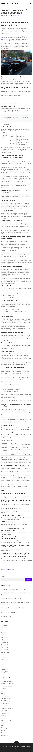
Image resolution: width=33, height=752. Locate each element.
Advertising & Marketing (7, 681)
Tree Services (4, 735)
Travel (2, 732)
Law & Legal (4, 710)
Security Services (5, 723)
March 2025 (4, 667)
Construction (4, 691)
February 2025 (4, 669)
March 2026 (4, 637)
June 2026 (3, 630)
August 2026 (4, 625)
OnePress (23, 746)
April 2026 (3, 635)
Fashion (3, 693)
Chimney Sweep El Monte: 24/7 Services (11, 598)
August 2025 (4, 654)
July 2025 (3, 657)
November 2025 (5, 647)
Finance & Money (5, 698)
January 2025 (4, 672)
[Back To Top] (16, 743)
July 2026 (3, 627)
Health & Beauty (5, 703)
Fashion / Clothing (5, 696)
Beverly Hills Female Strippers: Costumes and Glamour (14, 589)
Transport (10, 569)
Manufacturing (4, 713)
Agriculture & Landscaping (7, 683)
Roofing (3, 718)
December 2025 (5, 645)
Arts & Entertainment (6, 686)
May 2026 (3, 632)
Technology (4, 728)
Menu (30, 3)
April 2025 (3, 664)
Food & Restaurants (6, 701)
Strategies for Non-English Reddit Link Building (12, 607)
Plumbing (3, 715)
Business (3, 688)
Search (2, 576)
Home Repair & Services (7, 708)
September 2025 (5, 652)
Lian (18, 15)
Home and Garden (5, 705)
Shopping (3, 725)
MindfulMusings (10, 3)
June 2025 (3, 659)
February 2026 (4, 640)
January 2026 (4, 642)
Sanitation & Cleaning (6, 720)
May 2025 (3, 662)
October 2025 (4, 649)
